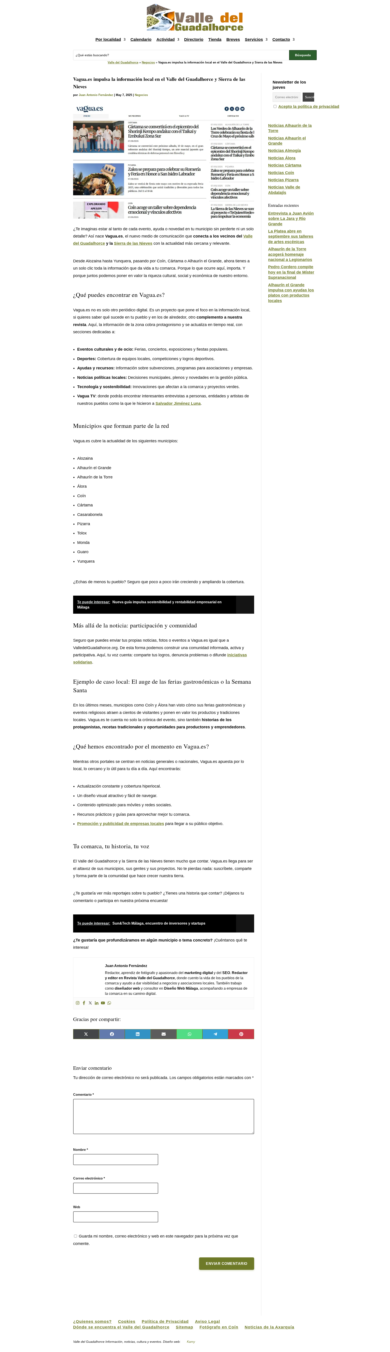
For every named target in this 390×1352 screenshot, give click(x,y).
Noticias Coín (281, 172)
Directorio (193, 39)
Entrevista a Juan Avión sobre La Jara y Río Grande (291, 218)
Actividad (165, 39)
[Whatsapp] (109, 1003)
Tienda (214, 39)
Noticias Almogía (284, 150)
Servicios (254, 39)
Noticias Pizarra (283, 180)
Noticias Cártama (284, 165)
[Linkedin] (97, 1003)
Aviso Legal (207, 1321)
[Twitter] (90, 1003)
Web (76, 1207)
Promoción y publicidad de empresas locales (120, 823)
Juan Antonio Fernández (96, 95)
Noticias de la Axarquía (269, 1327)
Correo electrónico (89, 1178)
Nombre (80, 1150)
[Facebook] (84, 1003)
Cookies (126, 1321)
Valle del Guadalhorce (123, 62)
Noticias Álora (281, 158)
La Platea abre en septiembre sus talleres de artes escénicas (290, 236)
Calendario (140, 39)
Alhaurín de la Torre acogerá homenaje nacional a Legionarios (290, 254)
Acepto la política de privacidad (308, 106)
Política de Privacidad (165, 1321)
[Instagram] (78, 1003)
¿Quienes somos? (92, 1321)
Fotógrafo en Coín (219, 1327)
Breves (233, 39)
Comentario (83, 1094)
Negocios (148, 62)
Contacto (281, 39)
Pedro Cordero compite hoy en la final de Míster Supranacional (291, 272)
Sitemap (184, 1327)
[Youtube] (103, 1003)
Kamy (191, 1341)
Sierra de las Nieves (133, 243)
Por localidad (108, 39)
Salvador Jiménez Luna (178, 403)
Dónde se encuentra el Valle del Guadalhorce (121, 1327)
